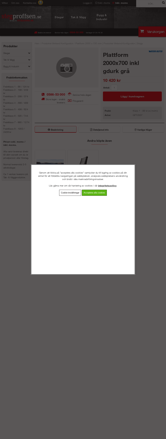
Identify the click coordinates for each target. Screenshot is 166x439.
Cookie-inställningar (70, 192)
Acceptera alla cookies (94, 192)
